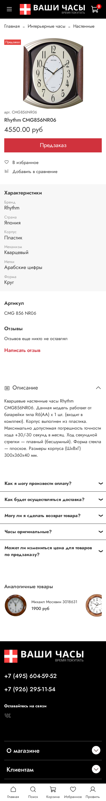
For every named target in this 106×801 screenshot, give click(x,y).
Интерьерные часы (46, 26)
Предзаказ (53, 145)
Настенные (83, 26)
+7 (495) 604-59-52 (30, 676)
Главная (12, 26)
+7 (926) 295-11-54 (29, 689)
